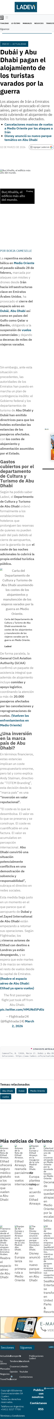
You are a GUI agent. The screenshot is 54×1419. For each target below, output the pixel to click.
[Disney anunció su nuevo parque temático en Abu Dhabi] (34, 1238)
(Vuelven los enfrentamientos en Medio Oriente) (14, 720)
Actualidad (19, 43)
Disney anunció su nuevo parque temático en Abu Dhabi (28, 138)
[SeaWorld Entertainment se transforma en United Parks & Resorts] (49, 1252)
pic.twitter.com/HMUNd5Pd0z (22, 1009)
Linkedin (23, 1366)
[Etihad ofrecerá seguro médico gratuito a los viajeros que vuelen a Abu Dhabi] (5, 1152)
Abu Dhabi (17, 311)
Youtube (23, 1371)
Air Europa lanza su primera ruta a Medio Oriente (20, 1266)
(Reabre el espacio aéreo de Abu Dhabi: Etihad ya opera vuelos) (17, 983)
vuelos (26, 330)
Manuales (27, 23)
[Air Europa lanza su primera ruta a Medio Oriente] (20, 1238)
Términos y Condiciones (12, 1415)
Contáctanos (26, 1376)
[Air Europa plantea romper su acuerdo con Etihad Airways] (34, 1157)
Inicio (5, 43)
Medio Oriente (24, 263)
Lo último (15, 23)
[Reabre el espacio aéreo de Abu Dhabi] (5, 1240)
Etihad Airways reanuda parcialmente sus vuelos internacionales (25, 1172)
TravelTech (5, 1379)
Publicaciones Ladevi (36, 1357)
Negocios (38, 23)
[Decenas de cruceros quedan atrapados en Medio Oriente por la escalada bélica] (49, 1162)
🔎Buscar (13, 1378)
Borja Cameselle (19, 251)
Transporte (15, 1355)
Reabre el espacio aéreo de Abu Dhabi (5, 1267)
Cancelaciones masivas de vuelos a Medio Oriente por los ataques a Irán (28, 128)
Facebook (24, 1361)
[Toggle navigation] (6, 18)
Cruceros (14, 1366)
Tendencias (16, 1361)
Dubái (4, 311)
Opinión (14, 1371)
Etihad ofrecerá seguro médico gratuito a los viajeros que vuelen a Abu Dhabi (6, 1180)
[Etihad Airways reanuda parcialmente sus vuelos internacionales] (20, 1152)
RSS (40, 1409)
